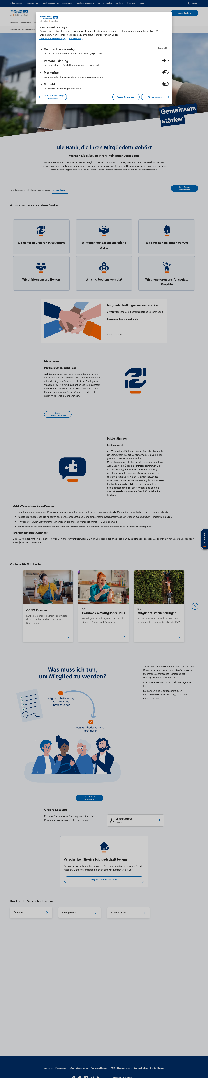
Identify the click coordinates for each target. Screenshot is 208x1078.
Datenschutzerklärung (51, 38)
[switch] (165, 60)
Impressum (75, 38)
